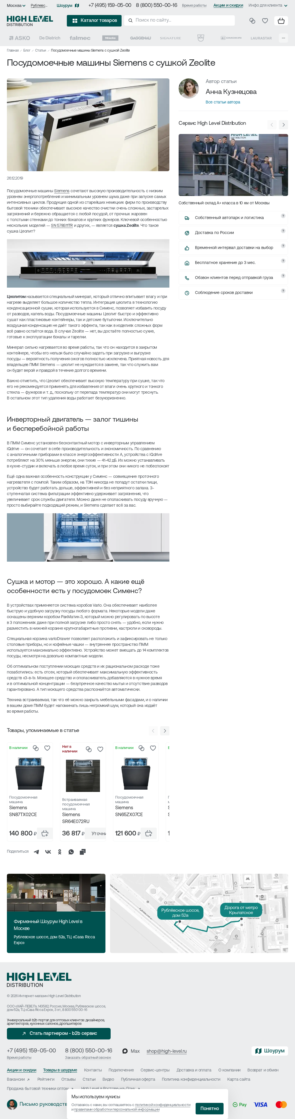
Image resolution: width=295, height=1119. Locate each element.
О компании (229, 1070)
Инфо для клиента (265, 5)
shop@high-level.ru (167, 1051)
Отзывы (68, 1080)
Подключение (121, 1070)
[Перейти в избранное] (265, 20)
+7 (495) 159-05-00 (109, 5)
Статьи (40, 50)
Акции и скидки (228, 5)
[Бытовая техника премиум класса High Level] (30, 21)
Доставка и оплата (194, 1070)
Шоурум (64, 6)
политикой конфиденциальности (162, 1105)
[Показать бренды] (283, 38)
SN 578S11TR (62, 226)
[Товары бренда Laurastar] (261, 38)
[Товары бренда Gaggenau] (140, 38)
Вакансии (16, 1080)
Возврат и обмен (263, 1070)
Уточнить (102, 834)
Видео (108, 1080)
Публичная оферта (138, 1080)
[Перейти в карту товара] (30, 773)
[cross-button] (82, 851)
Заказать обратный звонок (88, 1058)
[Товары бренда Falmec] (80, 38)
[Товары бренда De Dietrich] (50, 38)
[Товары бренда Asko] (19, 38)
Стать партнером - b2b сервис (63, 1033)
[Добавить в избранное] (47, 748)
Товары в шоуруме (60, 1070)
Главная (12, 50)
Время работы (194, 5)
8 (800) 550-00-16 (156, 5)
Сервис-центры (155, 1070)
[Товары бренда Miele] (110, 38)
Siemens (61, 191)
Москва (14, 6)
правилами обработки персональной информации (116, 1110)
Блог (26, 50)
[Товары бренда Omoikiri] (231, 38)
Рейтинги (45, 1080)
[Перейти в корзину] (281, 20)
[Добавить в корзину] (45, 833)
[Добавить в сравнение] (35, 748)
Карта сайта (238, 1080)
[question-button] (283, 216)
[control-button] (164, 730)
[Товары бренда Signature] (170, 38)
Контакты (93, 1070)
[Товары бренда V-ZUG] (200, 38)
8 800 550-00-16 (74, 1010)
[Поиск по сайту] (179, 20)
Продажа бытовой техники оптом (38, 1089)
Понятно (210, 1109)
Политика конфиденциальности (191, 1080)
